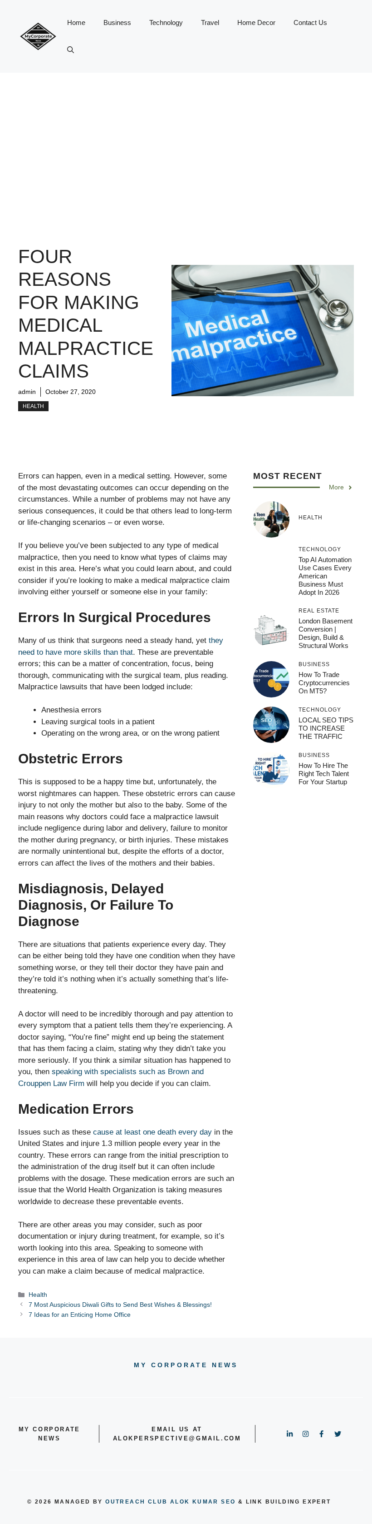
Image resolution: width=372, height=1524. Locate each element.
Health (33, 406)
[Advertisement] (186, 140)
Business (117, 22)
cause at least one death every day (152, 1132)
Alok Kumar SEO (203, 1502)
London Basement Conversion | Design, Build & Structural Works (325, 633)
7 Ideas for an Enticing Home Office (80, 1314)
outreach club (136, 1502)
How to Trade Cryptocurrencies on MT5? (324, 683)
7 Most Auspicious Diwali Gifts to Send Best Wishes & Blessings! (120, 1304)
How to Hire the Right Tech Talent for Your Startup (324, 774)
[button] (70, 50)
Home (76, 22)
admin (27, 391)
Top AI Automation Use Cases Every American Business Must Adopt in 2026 (325, 576)
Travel (210, 22)
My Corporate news (186, 1365)
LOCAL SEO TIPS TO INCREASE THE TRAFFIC (326, 728)
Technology (166, 22)
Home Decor (256, 22)
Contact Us (310, 22)
